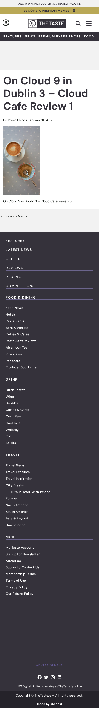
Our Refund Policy (19, 594)
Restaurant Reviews (21, 341)
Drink (12, 379)
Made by (49, 704)
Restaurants (15, 321)
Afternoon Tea (17, 347)
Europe (11, 498)
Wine (10, 397)
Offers (13, 259)
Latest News (19, 250)
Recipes (14, 277)
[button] (78, 23)
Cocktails (13, 423)
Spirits (11, 443)
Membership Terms (21, 574)
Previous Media (13, 216)
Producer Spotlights (21, 367)
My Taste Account (20, 547)
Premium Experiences (59, 36)
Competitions (20, 286)
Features (12, 36)
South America (17, 512)
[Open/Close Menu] (89, 24)
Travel (13, 455)
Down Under (15, 525)
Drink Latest (15, 390)
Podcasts (13, 361)
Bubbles (12, 403)
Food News (14, 308)
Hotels (11, 314)
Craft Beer (14, 416)
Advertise (13, 561)
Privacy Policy (17, 587)
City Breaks (15, 485)
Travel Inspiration (19, 479)
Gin (8, 436)
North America (17, 505)
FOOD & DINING (21, 297)
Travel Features (18, 472)
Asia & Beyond (17, 518)
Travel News (15, 465)
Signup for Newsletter (23, 554)
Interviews (14, 354)
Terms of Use (16, 580)
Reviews (14, 268)
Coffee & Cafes (17, 334)
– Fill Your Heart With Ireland (28, 492)
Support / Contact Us (22, 567)
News (30, 36)
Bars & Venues (17, 328)
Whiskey (12, 430)
